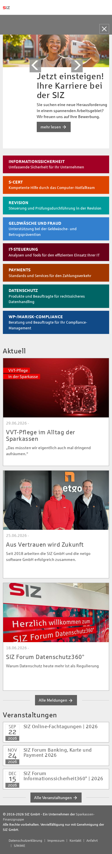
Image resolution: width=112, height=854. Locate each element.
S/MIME (19, 846)
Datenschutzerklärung (25, 841)
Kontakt (75, 841)
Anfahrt (92, 841)
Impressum (55, 841)
